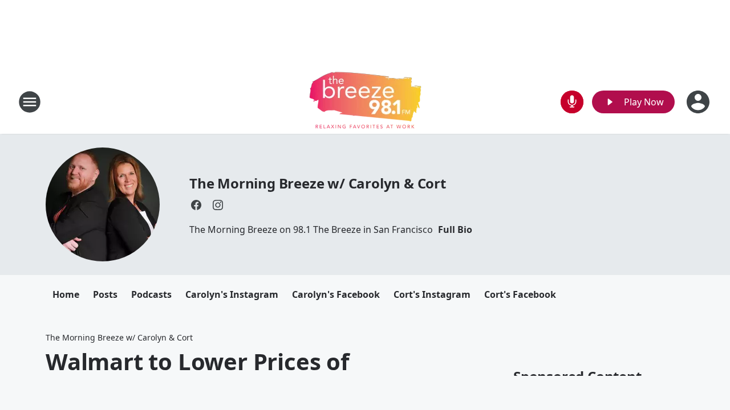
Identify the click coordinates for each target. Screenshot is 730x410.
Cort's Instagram (432, 294)
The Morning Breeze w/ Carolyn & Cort (317, 183)
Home (65, 294)
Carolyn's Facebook (336, 294)
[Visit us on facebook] (196, 205)
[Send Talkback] (572, 102)
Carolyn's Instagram (231, 294)
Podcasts (151, 294)
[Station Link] (365, 102)
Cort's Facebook (520, 294)
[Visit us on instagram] (218, 205)
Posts (105, 294)
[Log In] (699, 102)
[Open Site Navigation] (29, 102)
